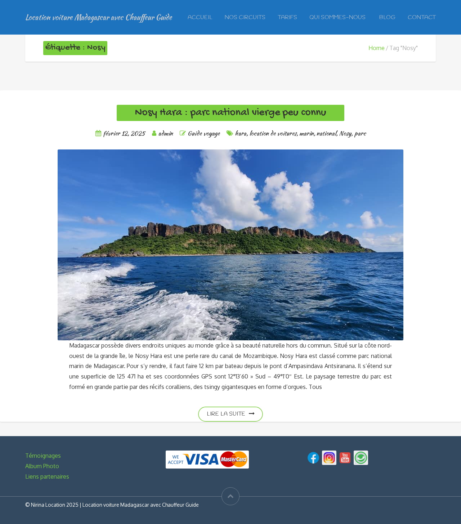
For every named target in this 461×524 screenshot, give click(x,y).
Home (376, 47)
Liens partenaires (47, 476)
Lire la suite (226, 414)
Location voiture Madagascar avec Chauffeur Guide (98, 17)
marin (306, 133)
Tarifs (287, 17)
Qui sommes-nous (338, 17)
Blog (387, 17)
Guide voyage (204, 133)
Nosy (345, 133)
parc (360, 133)
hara (240, 133)
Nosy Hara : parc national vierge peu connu (230, 113)
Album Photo (42, 466)
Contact (422, 17)
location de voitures (272, 133)
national (326, 133)
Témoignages (43, 455)
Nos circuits (245, 17)
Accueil (200, 17)
